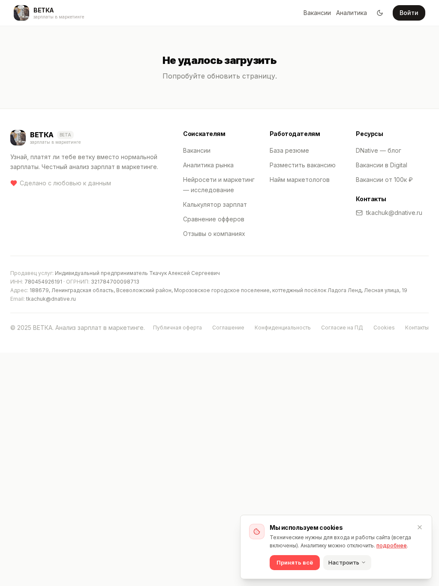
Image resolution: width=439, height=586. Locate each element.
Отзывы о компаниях (214, 233)
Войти (409, 12)
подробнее (391, 545)
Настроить (343, 562)
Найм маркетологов (300, 179)
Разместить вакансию (303, 165)
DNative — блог (378, 150)
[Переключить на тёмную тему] (380, 13)
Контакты (417, 327)
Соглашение (228, 327)
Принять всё (295, 562)
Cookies (384, 327)
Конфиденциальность (283, 327)
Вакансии (317, 12)
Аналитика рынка (208, 165)
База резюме (289, 150)
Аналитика (351, 12)
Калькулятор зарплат (215, 204)
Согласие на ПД (342, 327)
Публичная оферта (177, 327)
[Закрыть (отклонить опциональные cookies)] (420, 527)
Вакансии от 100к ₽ (384, 179)
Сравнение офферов (213, 219)
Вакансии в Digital (381, 165)
